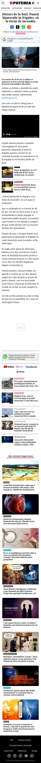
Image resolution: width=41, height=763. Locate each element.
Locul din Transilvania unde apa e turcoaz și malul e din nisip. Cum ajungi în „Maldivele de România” (19, 487)
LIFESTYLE (7, 550)
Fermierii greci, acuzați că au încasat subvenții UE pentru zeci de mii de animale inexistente (26, 427)
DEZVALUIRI (5, 8)
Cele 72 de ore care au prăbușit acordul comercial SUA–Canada (25, 414)
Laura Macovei (31, 32)
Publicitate (22, 751)
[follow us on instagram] (19, 367)
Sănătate (7, 516)
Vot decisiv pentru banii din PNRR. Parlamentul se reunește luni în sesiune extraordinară (19, 693)
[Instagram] (15, 755)
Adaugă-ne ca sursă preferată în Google (20, 39)
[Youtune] (26, 755)
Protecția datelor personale (20, 745)
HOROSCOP (7, 620)
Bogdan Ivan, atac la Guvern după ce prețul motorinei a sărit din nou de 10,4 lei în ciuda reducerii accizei (26, 398)
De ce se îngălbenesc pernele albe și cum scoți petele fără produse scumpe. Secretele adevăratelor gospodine (19, 556)
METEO (6, 721)
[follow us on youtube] (9, 367)
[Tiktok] (20, 755)
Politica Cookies (24, 740)
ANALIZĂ (17, 167)
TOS (11, 740)
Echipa (34, 751)
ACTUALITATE (17, 8)
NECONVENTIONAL (10, 654)
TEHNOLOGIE (8, 586)
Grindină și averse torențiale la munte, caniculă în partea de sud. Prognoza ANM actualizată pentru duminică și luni (19, 727)
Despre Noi (8, 751)
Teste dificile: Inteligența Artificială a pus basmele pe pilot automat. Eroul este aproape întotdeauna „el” (20, 591)
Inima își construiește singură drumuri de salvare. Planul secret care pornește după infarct (19, 521)
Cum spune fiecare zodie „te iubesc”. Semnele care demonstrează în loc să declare (20, 625)
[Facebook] (9, 755)
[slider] (13, 135)
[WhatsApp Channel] (32, 755)
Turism (6, 482)
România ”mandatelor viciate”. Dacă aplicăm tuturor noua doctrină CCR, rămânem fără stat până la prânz (20, 659)
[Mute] (7, 134)
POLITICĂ (27, 8)
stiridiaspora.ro (9, 97)
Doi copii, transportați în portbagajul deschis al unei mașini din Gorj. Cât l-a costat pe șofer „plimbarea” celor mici (26, 383)
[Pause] (3, 134)
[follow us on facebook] (31, 367)
